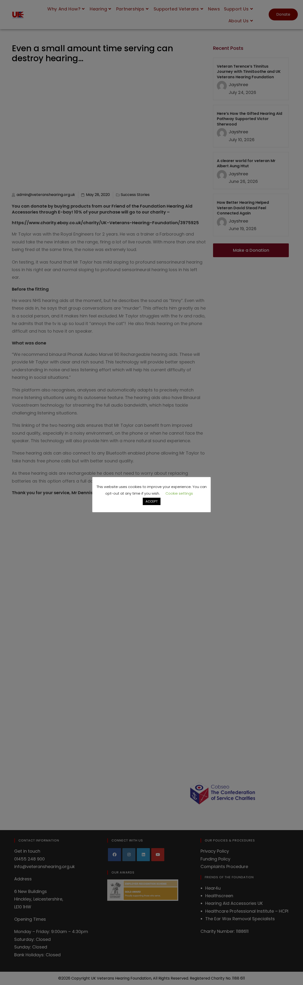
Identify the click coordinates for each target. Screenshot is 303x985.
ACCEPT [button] (152, 501)
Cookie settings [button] (179, 493)
